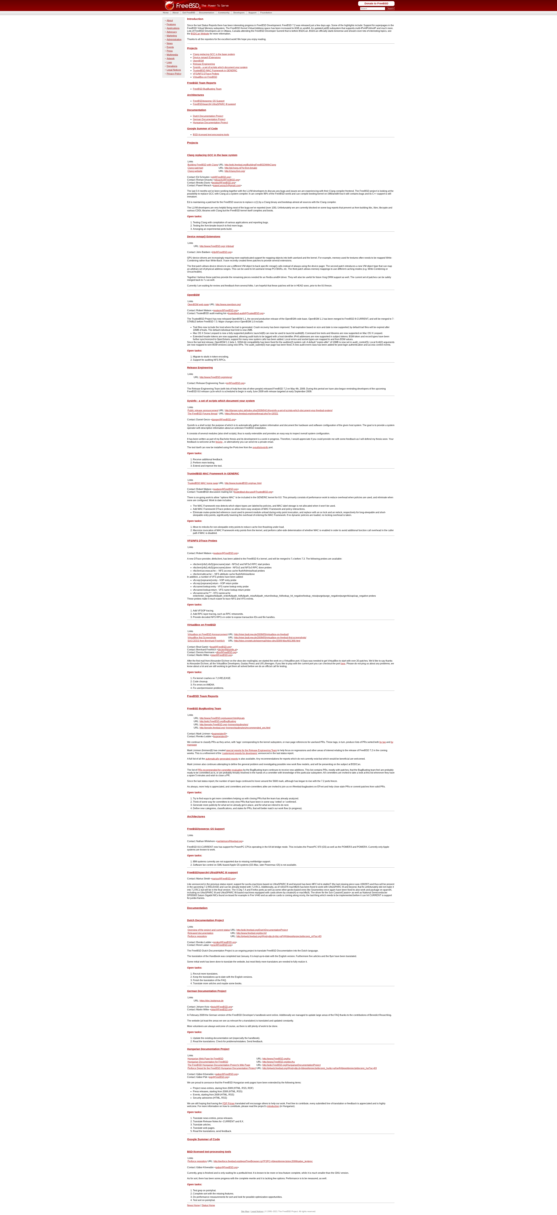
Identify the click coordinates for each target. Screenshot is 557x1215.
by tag (382, 742)
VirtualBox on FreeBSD (205, 77)
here (343, 663)
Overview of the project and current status (209, 930)
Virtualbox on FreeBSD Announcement (208, 634)
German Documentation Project (209, 119)
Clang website (195, 171)
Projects (192, 48)
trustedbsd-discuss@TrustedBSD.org (253, 492)
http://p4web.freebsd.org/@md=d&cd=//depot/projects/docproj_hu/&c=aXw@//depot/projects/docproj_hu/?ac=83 (319, 1068)
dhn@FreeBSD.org (226, 652)
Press (170, 51)
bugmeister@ (219, 733)
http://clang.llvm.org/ (235, 171)
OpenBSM (198, 61)
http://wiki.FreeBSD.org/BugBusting (218, 721)
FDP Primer (229, 1103)
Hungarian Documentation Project (210, 122)
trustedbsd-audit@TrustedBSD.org (245, 313)
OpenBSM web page (198, 304)
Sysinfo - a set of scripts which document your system (220, 67)
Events (170, 47)
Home (166, 12)
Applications (173, 28)
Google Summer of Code (202, 128)
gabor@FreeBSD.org (226, 1074)
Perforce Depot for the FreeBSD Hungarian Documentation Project (222, 1068)
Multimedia (172, 54)
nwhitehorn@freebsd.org (229, 841)
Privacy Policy (174, 73)
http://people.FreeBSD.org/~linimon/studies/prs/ (224, 724)
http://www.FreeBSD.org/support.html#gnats (222, 718)
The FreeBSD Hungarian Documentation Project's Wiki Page (219, 1065)
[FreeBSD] (195, 10)
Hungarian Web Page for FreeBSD (205, 1058)
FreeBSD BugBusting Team (207, 89)
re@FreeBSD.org (235, 383)
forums (219, 442)
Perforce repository (197, 936)
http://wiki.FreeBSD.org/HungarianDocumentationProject (291, 1065)
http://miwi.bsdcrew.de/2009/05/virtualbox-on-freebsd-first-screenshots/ (270, 637)
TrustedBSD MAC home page (203, 483)
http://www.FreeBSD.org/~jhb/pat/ (217, 246)
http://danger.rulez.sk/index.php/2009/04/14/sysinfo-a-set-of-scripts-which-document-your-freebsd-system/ (278, 410)
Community (223, 12)
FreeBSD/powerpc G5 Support (208, 101)
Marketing (172, 35)
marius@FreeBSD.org (223, 878)
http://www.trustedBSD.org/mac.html (243, 483)
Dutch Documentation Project (208, 116)
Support (252, 12)
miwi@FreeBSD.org (221, 655)
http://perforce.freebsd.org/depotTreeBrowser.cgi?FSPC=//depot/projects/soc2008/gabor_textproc (263, 1161)
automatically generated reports (222, 759)
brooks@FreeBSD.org (223, 182)
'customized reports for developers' (239, 753)
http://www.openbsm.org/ (228, 304)
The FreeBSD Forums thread (202, 413)
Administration (174, 39)
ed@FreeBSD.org (220, 177)
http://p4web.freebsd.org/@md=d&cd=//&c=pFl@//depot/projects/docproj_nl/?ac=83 (278, 936)
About (175, 12)
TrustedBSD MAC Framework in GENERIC (215, 70)
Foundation (266, 12)
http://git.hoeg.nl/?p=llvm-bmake (241, 168)
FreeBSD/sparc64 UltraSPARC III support (214, 104)
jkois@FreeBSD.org (221, 1007)
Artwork (170, 58)
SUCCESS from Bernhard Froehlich (206, 641)
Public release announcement (203, 410)
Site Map (245, 1211)
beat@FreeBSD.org (220, 647)
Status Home (208, 1205)
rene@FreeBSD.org (221, 945)
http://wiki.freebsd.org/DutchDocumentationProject (262, 930)
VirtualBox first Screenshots (202, 637)
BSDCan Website (200, 33)
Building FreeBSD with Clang (203, 165)
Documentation (206, 12)
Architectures (195, 94)
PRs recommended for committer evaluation (220, 770)
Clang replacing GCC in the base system (214, 54)
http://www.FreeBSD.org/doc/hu (278, 1062)
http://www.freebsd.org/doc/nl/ (251, 933)
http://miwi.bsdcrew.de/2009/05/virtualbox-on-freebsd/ (261, 634)
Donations (172, 66)
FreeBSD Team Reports (201, 82)
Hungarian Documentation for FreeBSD (208, 1062)
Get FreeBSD (188, 12)
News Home (193, 1205)
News (170, 43)
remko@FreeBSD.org (224, 942)
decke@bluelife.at (227, 649)
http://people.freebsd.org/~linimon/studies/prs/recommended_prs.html (235, 728)
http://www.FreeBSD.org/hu (276, 1058)
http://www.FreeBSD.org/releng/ (216, 377)
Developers (239, 12)
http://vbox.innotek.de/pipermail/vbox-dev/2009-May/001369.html (267, 641)
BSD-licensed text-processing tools (211, 134)
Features (171, 24)
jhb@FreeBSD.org (221, 252)
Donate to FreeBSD (376, 3)
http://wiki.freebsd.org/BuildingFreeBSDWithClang (250, 165)
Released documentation (200, 933)
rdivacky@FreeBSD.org (227, 180)
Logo (169, 62)
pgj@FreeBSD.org (218, 1077)
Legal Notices (174, 70)
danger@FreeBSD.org (223, 419)
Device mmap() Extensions (207, 57)
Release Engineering (204, 64)
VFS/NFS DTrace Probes (206, 73)
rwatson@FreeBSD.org (225, 310)
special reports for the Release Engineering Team (251, 750)
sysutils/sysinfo (260, 447)
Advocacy (172, 32)
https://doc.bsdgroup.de (212, 1000)
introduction (273, 1106)
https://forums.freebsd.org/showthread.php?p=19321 (251, 413)
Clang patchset (195, 168)
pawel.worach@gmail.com (226, 185)
